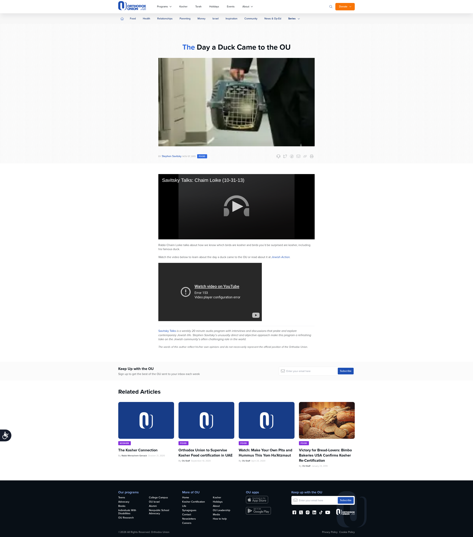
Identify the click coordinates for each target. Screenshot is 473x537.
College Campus (158, 497)
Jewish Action (280, 257)
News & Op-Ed (272, 19)
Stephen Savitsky (171, 156)
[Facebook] (292, 156)
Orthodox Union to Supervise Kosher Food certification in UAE (205, 452)
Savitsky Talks (167, 331)
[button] (236, 206)
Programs (162, 7)
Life (184, 506)
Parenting (185, 19)
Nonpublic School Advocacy (159, 512)
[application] (236, 206)
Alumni (153, 506)
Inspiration (231, 19)
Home (185, 497)
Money (201, 19)
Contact (186, 514)
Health (146, 19)
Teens (121, 497)
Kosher (183, 7)
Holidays (214, 7)
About (245, 7)
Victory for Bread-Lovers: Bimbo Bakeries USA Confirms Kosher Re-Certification (325, 455)
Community (250, 19)
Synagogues (189, 510)
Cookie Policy (347, 532)
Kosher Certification (193, 502)
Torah (198, 7)
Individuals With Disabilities (127, 512)
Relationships (165, 19)
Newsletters (189, 519)
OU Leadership (221, 510)
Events (231, 7)
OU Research (126, 518)
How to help (220, 519)
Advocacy (123, 502)
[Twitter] (285, 156)
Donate (343, 7)
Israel (215, 19)
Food (133, 19)
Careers (186, 523)
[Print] (312, 156)
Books (121, 506)
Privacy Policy (330, 532)
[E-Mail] (298, 156)
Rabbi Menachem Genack (134, 455)
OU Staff (186, 460)
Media (216, 514)
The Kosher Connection (138, 450)
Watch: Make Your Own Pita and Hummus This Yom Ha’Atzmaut (265, 452)
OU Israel (154, 502)
